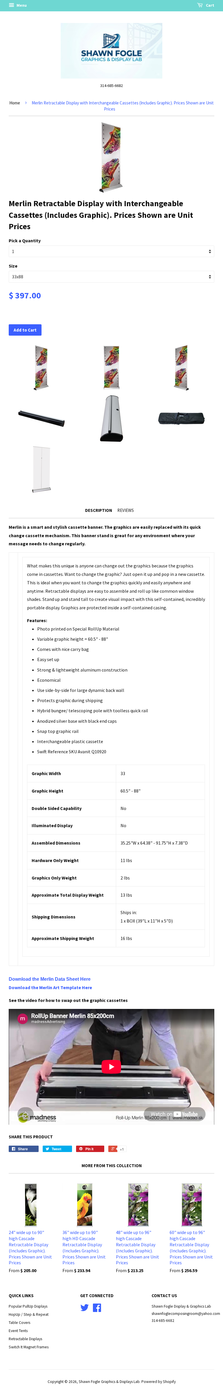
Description (98, 510)
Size (13, 266)
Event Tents (18, 1330)
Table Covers (19, 1322)
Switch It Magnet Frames (28, 1347)
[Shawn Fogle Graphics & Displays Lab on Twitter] (84, 1309)
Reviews (125, 510)
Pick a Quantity (25, 240)
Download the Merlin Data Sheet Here (50, 979)
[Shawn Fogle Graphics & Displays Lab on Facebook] (97, 1309)
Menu (21, 5)
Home (14, 103)
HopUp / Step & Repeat (28, 1314)
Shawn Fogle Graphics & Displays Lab (109, 1381)
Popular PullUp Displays (28, 1306)
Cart (209, 5)
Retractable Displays (25, 1338)
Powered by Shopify (158, 1381)
